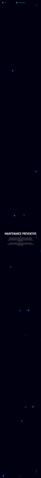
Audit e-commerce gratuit (21, 2)
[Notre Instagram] (36, 236)
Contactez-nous (36, 471)
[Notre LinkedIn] (36, 237)
